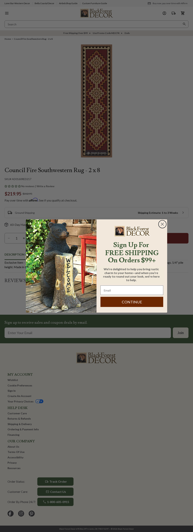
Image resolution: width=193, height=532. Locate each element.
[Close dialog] (162, 224)
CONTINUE (132, 302)
